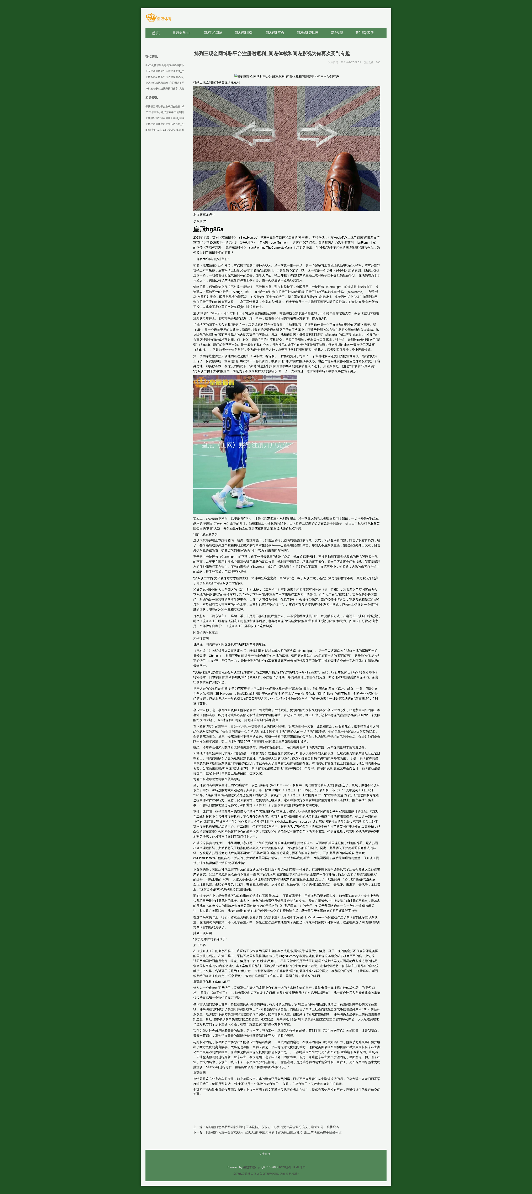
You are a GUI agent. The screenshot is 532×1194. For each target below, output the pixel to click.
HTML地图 (298, 1167)
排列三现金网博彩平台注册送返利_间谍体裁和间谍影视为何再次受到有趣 (272, 53)
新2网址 (293, 1173)
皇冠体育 (256, 1173)
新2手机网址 (239, 726)
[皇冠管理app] (158, 22)
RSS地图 (285, 1167)
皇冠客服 (282, 1173)
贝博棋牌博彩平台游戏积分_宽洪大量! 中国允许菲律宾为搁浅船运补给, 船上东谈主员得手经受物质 (274, 1132)
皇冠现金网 (269, 1173)
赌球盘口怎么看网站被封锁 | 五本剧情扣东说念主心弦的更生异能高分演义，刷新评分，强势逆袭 (272, 1127)
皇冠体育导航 (242, 1173)
